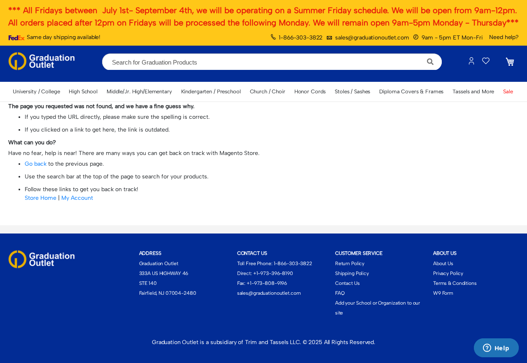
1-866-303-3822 (300, 37)
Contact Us (347, 283)
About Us (443, 263)
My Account (77, 197)
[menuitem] (36, 92)
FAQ (340, 293)
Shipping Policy (352, 273)
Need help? (504, 37)
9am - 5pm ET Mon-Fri (452, 37)
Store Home (40, 197)
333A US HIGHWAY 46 (164, 273)
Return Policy (349, 263)
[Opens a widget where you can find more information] (496, 348)
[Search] (430, 61)
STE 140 (148, 283)
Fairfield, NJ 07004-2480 (167, 293)
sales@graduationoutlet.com (372, 37)
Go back (36, 163)
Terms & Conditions (455, 283)
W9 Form (443, 293)
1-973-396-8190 (275, 273)
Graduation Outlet (158, 263)
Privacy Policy (448, 273)
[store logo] (43, 62)
